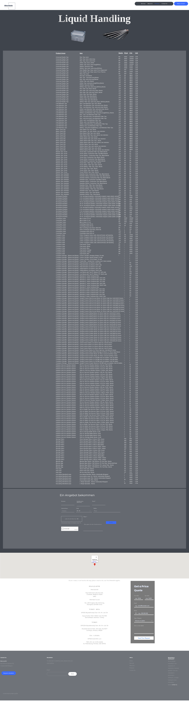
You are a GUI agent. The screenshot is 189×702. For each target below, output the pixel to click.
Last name (147, 595)
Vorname (63, 501)
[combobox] (144, 620)
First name (136, 595)
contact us (174, 684)
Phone (135, 610)
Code (77, 508)
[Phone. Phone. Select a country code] (136, 613)
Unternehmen (64, 508)
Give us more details (139, 625)
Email (93, 501)
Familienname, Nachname (80, 502)
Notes (84, 516)
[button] (71, 519)
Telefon (95, 508)
